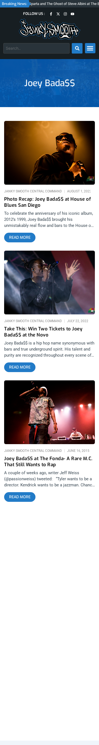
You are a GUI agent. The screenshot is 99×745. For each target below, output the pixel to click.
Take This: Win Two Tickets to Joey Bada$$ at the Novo (43, 332)
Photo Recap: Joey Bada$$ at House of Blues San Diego (47, 202)
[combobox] (36, 48)
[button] (90, 48)
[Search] (77, 48)
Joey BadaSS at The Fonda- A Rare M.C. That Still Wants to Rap (48, 462)
